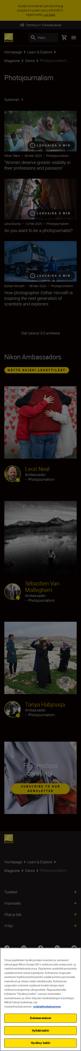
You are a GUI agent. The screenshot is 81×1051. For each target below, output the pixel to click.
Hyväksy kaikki (40, 1043)
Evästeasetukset (40, 1018)
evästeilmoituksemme (47, 1006)
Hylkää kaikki (40, 1030)
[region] (40, 999)
